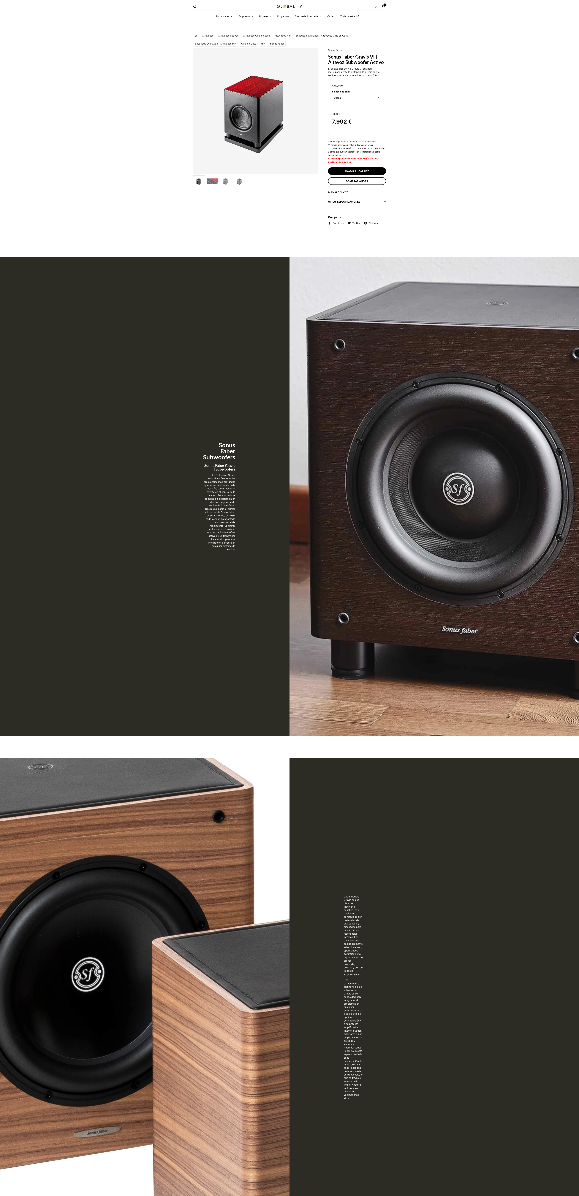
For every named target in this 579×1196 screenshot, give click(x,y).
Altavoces (208, 35)
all (196, 35)
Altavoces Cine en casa (256, 35)
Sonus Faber (277, 43)
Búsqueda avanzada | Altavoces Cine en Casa (322, 35)
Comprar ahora (357, 181)
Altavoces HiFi (283, 35)
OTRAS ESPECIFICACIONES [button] (344, 201)
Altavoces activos (228, 35)
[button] (195, 6)
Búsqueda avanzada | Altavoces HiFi (216, 43)
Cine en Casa (248, 43)
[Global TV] (289, 6)
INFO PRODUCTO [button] (338, 192)
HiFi (263, 43)
